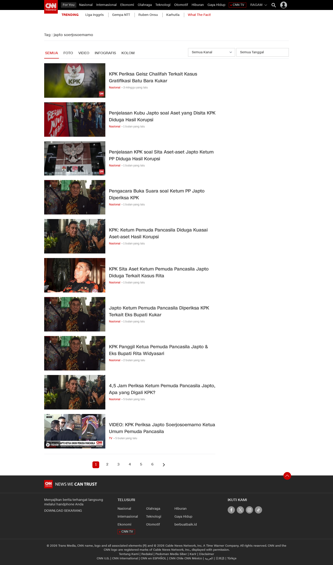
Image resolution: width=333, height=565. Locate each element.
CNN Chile (176, 558)
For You (69, 5)
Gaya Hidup (216, 5)
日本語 (220, 558)
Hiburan (198, 5)
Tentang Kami (129, 554)
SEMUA (51, 53)
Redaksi (147, 554)
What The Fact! (199, 15)
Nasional (86, 5)
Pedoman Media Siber (171, 554)
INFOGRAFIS (105, 53)
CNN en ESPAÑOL (153, 558)
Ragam (256, 5)
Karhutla (172, 15)
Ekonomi (127, 5)
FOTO (68, 53)
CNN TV (238, 5)
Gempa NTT (121, 15)
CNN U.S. (103, 558)
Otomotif (181, 5)
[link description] (51, 7)
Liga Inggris (94, 15)
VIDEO (83, 53)
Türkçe (231, 558)
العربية (209, 558)
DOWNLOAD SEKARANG (63, 511)
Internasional (106, 5)
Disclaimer (206, 554)
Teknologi (163, 5)
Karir (193, 554)
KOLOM (128, 53)
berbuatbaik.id (185, 524)
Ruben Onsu (148, 15)
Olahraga (145, 5)
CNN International (125, 558)
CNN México (193, 558)
